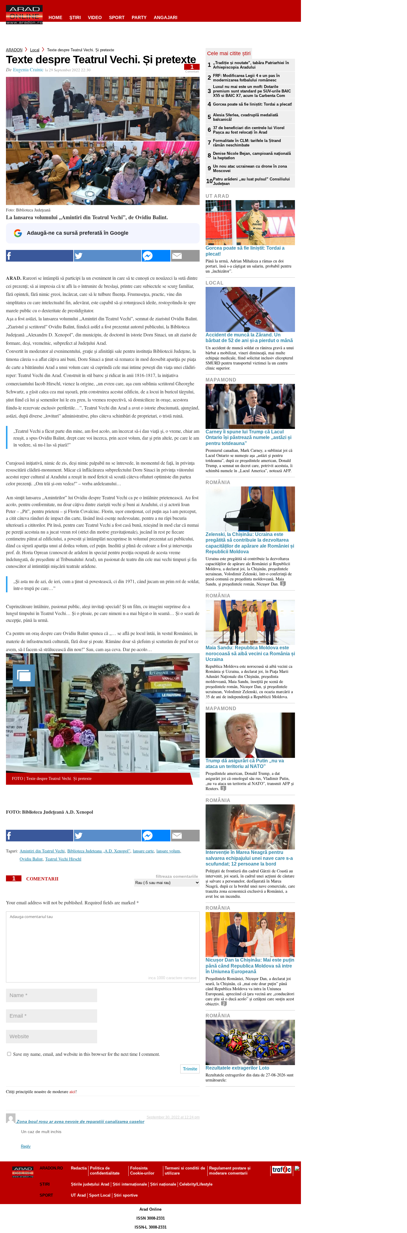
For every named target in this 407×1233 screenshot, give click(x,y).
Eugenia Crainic (28, 69)
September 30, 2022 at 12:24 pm (173, 1117)
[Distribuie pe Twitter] (107, 256)
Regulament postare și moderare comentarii (230, 1170)
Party (139, 17)
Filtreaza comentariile (177, 876)
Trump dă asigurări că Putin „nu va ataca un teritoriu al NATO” (245, 763)
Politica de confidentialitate (104, 1170)
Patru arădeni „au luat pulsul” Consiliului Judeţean (251, 181)
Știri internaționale (130, 1184)
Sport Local (100, 1195)
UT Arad (217, 196)
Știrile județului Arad (90, 1184)
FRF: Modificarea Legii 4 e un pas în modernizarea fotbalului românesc (246, 77)
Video (95, 17)
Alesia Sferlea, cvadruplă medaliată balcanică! (245, 117)
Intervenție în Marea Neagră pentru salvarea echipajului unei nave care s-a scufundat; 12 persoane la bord (249, 858)
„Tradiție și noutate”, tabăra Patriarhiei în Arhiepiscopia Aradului (251, 65)
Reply (26, 1146)
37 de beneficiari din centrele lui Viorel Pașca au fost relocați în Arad (249, 130)
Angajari (165, 17)
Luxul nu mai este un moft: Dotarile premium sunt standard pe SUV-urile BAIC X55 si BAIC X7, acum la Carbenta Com (252, 91)
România (218, 482)
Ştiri (75, 17)
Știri (45, 1184)
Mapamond (221, 379)
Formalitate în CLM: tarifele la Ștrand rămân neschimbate (247, 142)
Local (34, 50)
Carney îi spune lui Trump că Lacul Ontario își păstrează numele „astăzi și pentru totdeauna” (248, 437)
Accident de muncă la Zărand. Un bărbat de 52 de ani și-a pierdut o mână (249, 337)
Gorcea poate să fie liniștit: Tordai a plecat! (252, 104)
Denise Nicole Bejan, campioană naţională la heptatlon (252, 155)
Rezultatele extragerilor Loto (237, 1067)
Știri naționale (163, 1184)
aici (72, 1091)
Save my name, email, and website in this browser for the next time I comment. (86, 1054)
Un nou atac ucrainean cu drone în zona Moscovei (250, 168)
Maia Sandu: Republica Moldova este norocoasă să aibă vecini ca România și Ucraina (250, 653)
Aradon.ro (51, 1168)
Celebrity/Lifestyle (195, 1184)
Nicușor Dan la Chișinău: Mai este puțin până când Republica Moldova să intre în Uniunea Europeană (250, 965)
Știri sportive (126, 1195)
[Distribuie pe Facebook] (39, 256)
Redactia (79, 1168)
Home (55, 17)
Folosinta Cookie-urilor (142, 1170)
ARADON (14, 50)
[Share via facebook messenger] (156, 256)
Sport (117, 17)
